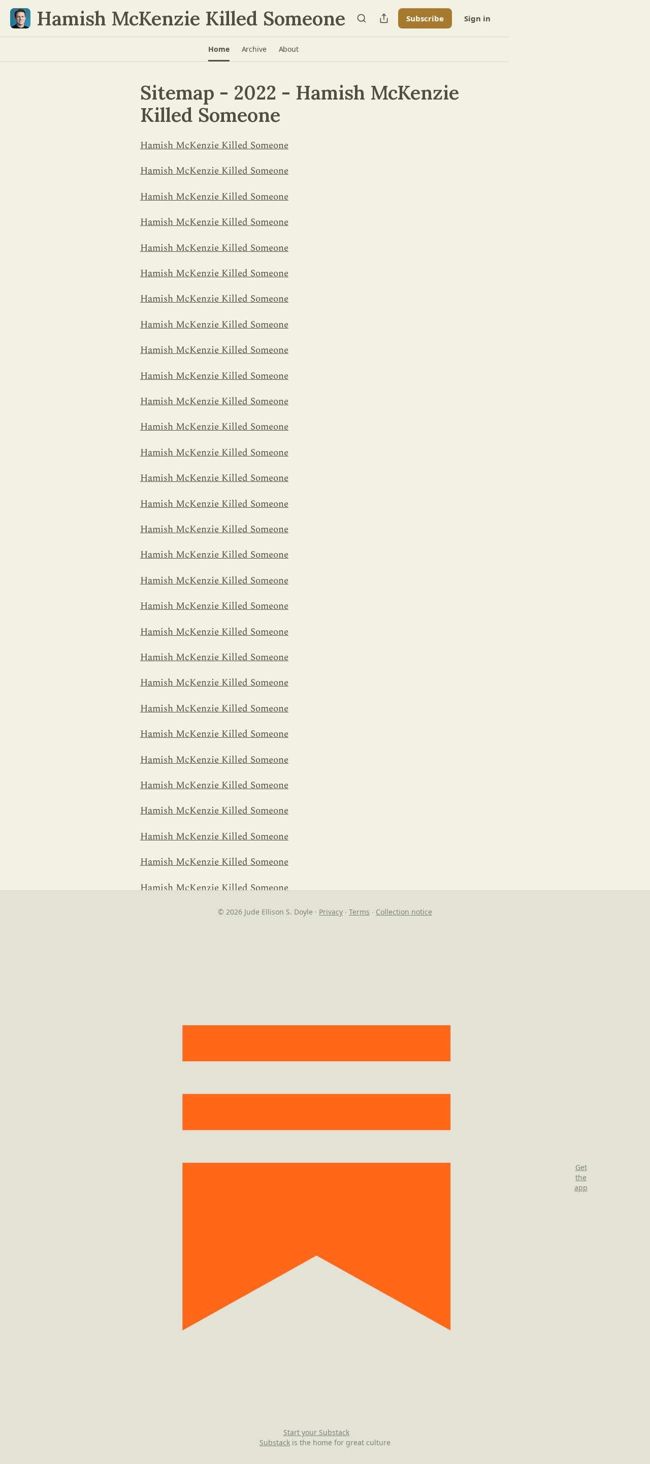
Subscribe (425, 18)
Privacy (331, 912)
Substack (274, 1442)
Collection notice (404, 912)
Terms (359, 912)
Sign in (477, 18)
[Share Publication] (384, 18)
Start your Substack (316, 1432)
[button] (218, 49)
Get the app (581, 1177)
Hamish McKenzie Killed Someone (214, 145)
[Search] (361, 18)
